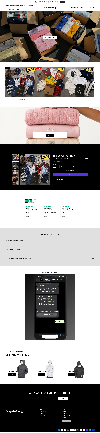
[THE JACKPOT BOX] (20, 82)
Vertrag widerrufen (66, 420)
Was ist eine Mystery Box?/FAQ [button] (13, 253)
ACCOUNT (65, 417)
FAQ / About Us (43, 411)
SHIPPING (42, 413)
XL (69, 166)
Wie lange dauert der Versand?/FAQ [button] (14, 240)
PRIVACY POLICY (66, 413)
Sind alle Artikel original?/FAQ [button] (13, 249)
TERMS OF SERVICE (66, 415)
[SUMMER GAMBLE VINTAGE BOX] (50, 82)
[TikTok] (93, 410)
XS (54, 166)
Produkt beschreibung (58, 179)
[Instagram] (88, 410)
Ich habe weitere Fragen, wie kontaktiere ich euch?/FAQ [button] (19, 258)
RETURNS (43, 415)
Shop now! (62, 2)
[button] (22, 212)
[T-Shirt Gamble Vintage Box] (79, 82)
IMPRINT (64, 411)
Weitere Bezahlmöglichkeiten (70, 178)
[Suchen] (87, 7)
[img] (51, 201)
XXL (73, 166)
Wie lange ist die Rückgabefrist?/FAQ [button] (15, 245)
